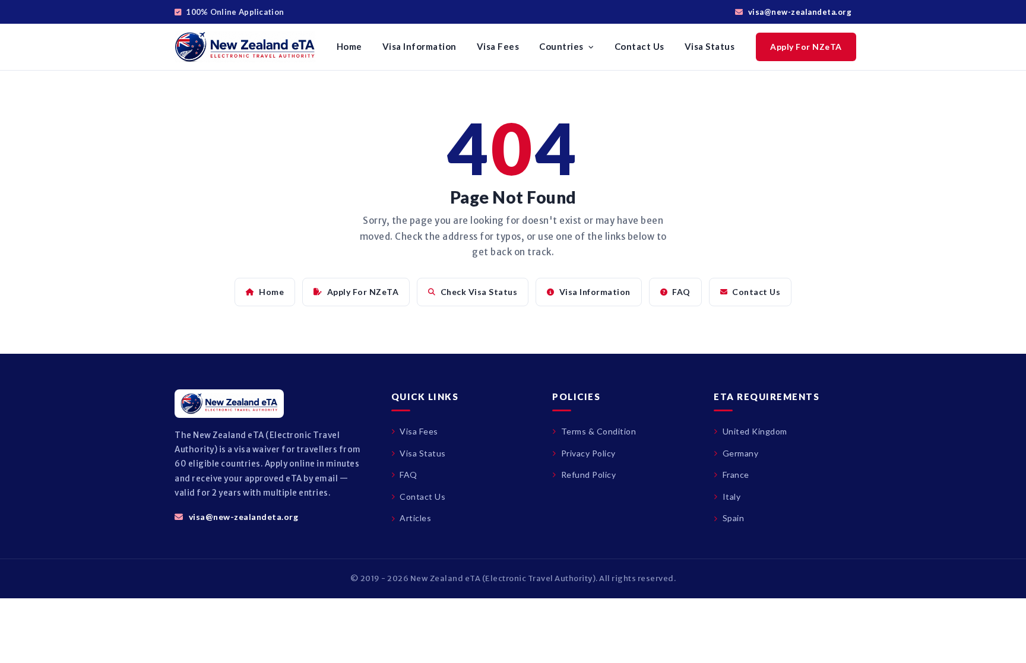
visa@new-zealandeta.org (799, 12)
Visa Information (419, 46)
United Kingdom (755, 431)
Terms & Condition (598, 431)
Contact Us (639, 46)
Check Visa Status (479, 292)
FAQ (681, 292)
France (736, 475)
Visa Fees (498, 46)
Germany (740, 453)
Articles (415, 518)
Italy (731, 496)
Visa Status (710, 46)
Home (349, 46)
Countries (562, 46)
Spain (733, 518)
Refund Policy (588, 475)
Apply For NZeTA (806, 47)
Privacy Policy (588, 453)
